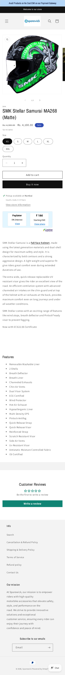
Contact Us (12, 572)
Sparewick (27, 669)
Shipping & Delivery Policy (20, 549)
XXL (8, 148)
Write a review (32, 503)
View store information (18, 204)
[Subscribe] (49, 647)
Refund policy (14, 564)
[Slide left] (25, 100)
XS (7, 141)
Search (10, 534)
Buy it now (32, 184)
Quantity (6, 156)
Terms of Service (15, 557)
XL (48, 141)
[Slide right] (40, 100)
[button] (6, 21)
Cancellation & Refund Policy (22, 542)
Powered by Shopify (40, 669)
